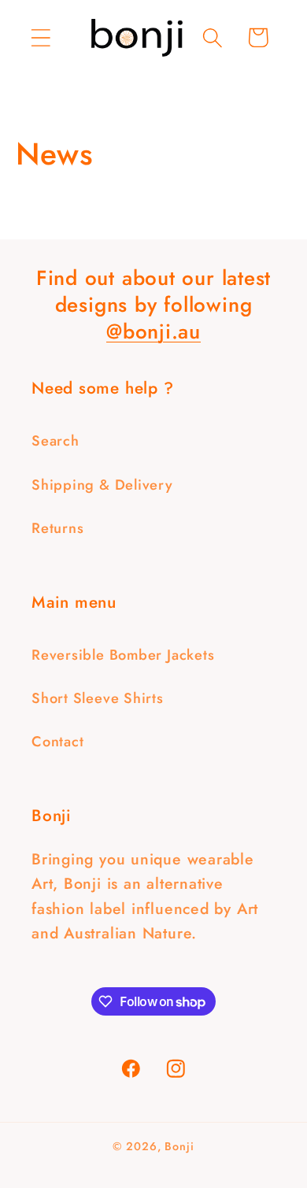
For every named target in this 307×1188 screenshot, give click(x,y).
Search (55, 441)
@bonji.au (153, 331)
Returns (57, 528)
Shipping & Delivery (102, 485)
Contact (57, 741)
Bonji (179, 1146)
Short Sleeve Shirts (97, 698)
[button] (40, 37)
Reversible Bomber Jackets (123, 655)
